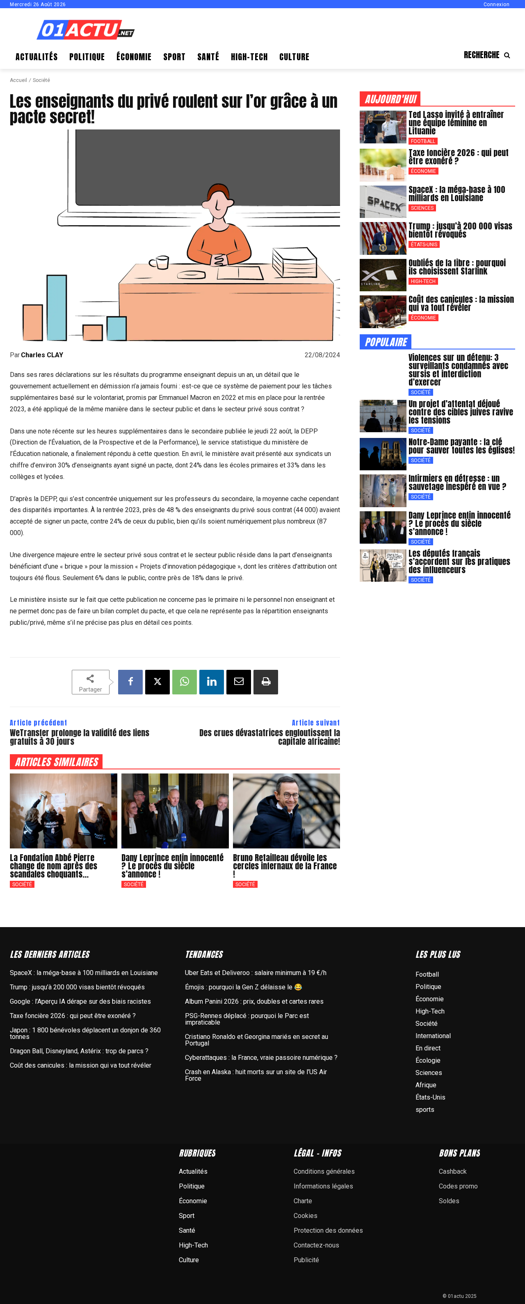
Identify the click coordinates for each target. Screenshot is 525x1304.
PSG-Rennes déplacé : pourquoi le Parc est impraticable (247, 1019)
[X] (157, 682)
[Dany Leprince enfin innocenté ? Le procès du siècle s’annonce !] (175, 810)
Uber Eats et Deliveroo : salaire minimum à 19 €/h (255, 973)
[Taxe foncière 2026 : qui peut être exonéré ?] (383, 165)
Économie (423, 171)
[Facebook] (130, 682)
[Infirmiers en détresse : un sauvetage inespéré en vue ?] (383, 490)
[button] (489, 55)
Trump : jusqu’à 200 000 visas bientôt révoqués (460, 230)
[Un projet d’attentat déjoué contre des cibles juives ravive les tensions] (383, 416)
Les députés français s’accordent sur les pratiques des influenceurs (459, 561)
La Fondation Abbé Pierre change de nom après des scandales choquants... (53, 865)
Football (423, 141)
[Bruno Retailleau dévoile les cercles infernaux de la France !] (286, 810)
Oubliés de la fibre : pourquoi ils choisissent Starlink (457, 266)
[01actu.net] (86, 30)
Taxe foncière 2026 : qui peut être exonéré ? (459, 156)
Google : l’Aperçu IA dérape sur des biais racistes (80, 1001)
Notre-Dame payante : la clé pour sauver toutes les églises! (462, 445)
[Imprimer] (265, 682)
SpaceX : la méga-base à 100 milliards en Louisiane (457, 193)
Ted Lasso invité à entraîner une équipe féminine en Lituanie (456, 122)
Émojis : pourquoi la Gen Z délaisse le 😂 (243, 987)
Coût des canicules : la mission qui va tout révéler (461, 303)
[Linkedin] (211, 682)
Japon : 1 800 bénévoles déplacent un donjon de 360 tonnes (85, 1033)
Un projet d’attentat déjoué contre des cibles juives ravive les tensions (461, 411)
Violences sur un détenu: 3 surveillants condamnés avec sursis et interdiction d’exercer (458, 369)
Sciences (422, 208)
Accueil (18, 80)
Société (41, 80)
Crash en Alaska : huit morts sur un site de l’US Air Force (256, 1075)
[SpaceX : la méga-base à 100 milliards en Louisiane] (383, 202)
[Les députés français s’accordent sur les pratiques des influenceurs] (383, 565)
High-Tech (423, 281)
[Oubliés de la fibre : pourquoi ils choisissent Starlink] (383, 275)
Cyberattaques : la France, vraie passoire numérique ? (261, 1057)
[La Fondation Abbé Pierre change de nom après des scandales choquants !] (63, 810)
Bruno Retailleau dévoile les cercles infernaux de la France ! (285, 865)
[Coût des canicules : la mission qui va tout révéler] (383, 311)
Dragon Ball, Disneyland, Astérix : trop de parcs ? (79, 1051)
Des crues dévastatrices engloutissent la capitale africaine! (269, 737)
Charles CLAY (42, 355)
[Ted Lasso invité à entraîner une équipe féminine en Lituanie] (383, 127)
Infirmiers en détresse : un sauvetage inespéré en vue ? (458, 482)
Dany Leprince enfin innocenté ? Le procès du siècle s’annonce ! (172, 865)
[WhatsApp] (184, 682)
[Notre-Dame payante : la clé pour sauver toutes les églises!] (383, 454)
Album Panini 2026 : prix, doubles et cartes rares (254, 1001)
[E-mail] (238, 682)
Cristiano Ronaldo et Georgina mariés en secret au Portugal (256, 1040)
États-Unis (424, 244)
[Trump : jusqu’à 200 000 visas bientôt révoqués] (383, 238)
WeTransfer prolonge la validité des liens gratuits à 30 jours (79, 737)
